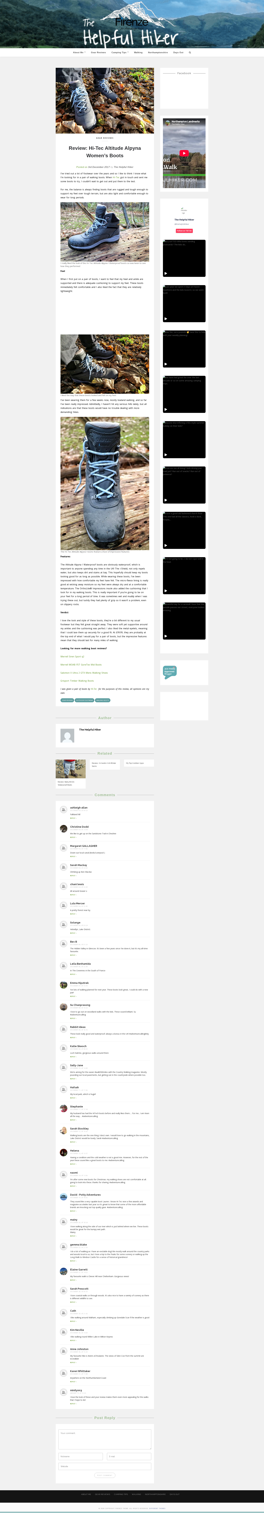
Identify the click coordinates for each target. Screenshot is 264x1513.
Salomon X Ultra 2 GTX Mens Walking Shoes (84, 672)
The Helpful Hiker (123, 167)
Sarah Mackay (78, 865)
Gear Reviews (98, 52)
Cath (73, 1310)
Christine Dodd (79, 826)
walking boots (102, 700)
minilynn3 (76, 1390)
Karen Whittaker (80, 1371)
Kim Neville (77, 1329)
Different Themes (157, 1508)
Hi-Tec (116, 177)
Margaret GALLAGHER (83, 845)
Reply (73, 818)
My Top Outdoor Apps (135, 763)
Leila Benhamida (80, 963)
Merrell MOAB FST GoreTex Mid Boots (81, 664)
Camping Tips (119, 52)
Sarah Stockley (79, 1128)
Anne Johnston (79, 1349)
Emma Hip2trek (79, 982)
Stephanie (76, 1106)
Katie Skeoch (78, 1046)
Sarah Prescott (79, 1288)
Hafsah (74, 1087)
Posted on (93, 167)
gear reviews (67, 700)
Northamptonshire (158, 52)
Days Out (178, 52)
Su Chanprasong (80, 1005)
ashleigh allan (78, 807)
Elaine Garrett (79, 1269)
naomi (74, 1172)
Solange (75, 922)
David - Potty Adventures (85, 1194)
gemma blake (78, 1244)
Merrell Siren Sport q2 (72, 656)
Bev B (73, 941)
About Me (78, 52)
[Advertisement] (105, 315)
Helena (74, 1150)
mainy (73, 1219)
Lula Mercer (77, 903)
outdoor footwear (84, 700)
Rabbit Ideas (78, 1027)
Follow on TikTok (184, 231)
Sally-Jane (76, 1065)
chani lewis (77, 884)
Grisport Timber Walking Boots (77, 680)
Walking (138, 52)
